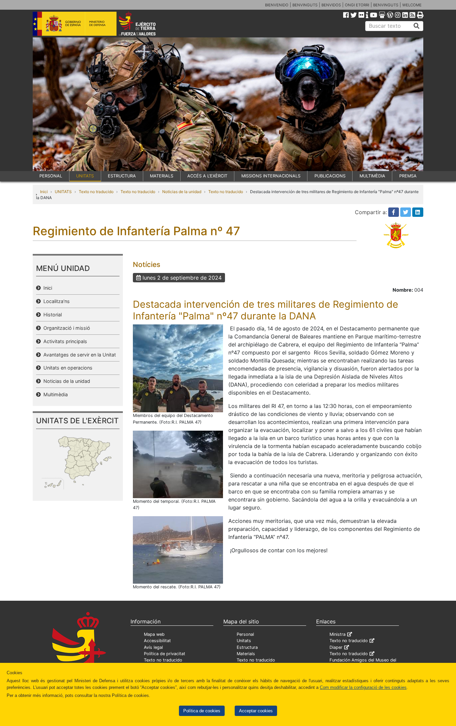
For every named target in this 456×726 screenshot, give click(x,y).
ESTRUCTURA (122, 175)
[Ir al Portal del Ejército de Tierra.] (145, 23)
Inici (44, 191)
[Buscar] (417, 26)
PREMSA (408, 175)
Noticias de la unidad (181, 191)
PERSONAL (50, 175)
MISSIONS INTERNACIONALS (270, 175)
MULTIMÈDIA (372, 175)
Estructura (247, 647)
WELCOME (412, 5)
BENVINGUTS (304, 5)
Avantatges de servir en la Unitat (78, 354)
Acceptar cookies (256, 710)
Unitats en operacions (66, 368)
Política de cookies (201, 710)
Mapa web (154, 634)
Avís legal (153, 647)
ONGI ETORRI (357, 5)
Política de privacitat (164, 653)
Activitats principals (64, 341)
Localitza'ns (55, 301)
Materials (246, 653)
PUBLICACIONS (330, 175)
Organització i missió (65, 328)
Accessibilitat (157, 640)
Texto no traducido (96, 191)
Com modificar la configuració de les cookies (363, 687)
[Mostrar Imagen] (178, 368)
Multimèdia (54, 394)
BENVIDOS (331, 5)
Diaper (336, 647)
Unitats (244, 640)
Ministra (337, 634)
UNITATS (85, 175)
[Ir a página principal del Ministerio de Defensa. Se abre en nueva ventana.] (75, 23)
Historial (51, 314)
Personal (245, 634)
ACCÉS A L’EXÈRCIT (207, 175)
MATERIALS (161, 175)
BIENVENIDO (276, 5)
